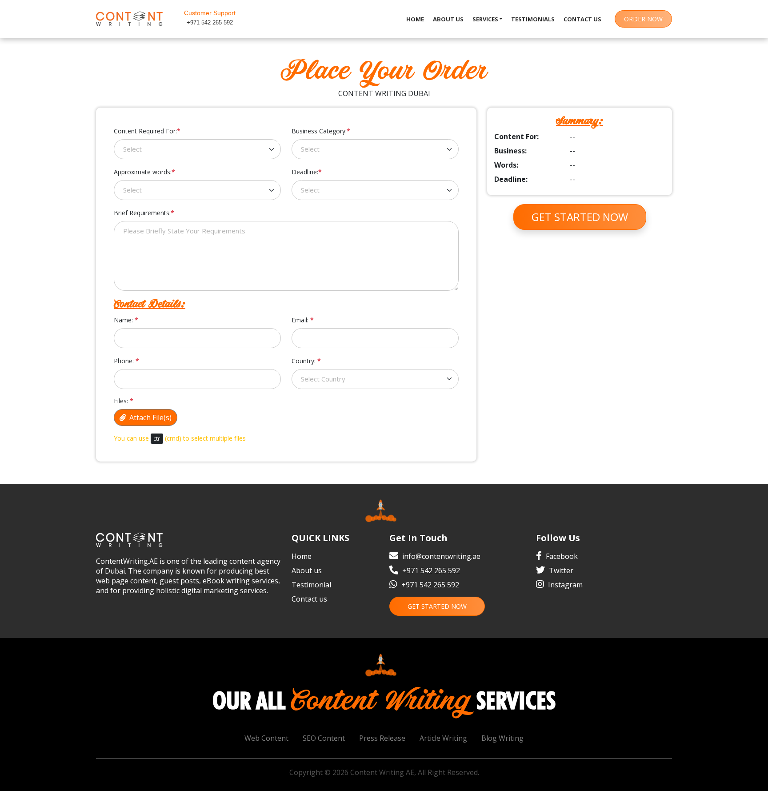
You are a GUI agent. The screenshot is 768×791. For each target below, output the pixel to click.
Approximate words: (144, 172)
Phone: (126, 361)
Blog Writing (502, 738)
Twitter (560, 570)
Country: (306, 361)
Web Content (266, 738)
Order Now (643, 19)
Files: (123, 401)
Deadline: (307, 172)
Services (485, 19)
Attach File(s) (149, 417)
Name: (126, 320)
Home (415, 19)
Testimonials (533, 19)
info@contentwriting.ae (441, 556)
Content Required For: (147, 131)
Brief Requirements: (144, 213)
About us (448, 19)
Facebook (561, 556)
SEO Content (324, 738)
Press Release (382, 738)
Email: (303, 320)
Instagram (564, 585)
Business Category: (321, 131)
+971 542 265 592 (210, 22)
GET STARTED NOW (437, 606)
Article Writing (443, 738)
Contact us (582, 19)
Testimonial (311, 585)
